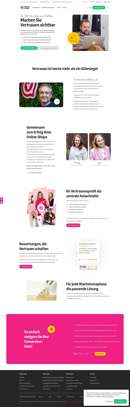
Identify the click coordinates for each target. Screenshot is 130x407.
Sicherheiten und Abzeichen (26, 386)
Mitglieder (21, 377)
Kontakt (92, 2)
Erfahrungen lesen (73, 225)
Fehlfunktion (70, 396)
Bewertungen (69, 377)
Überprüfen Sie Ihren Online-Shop (51, 386)
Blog (50, 396)
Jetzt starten (100, 354)
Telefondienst (46, 389)
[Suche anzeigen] (90, 7)
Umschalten (69, 389)
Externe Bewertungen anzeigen (74, 383)
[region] (88, 149)
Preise (59, 7)
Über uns (84, 2)
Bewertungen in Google (72, 380)
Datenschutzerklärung (108, 396)
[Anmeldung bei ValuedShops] (108, 7)
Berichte (21, 380)
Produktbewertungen (71, 386)
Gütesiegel (35, 7)
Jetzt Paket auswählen (29, 48)
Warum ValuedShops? (25, 383)
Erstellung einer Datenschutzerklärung (53, 380)
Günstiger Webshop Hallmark (50, 383)
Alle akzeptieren (120, 401)
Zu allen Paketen (26, 266)
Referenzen (99, 2)
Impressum (83, 396)
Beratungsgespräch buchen (48, 48)
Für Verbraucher (23, 389)
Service (64, 7)
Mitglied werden (99, 7)
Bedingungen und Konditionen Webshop (53, 377)
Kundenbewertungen (48, 7)
